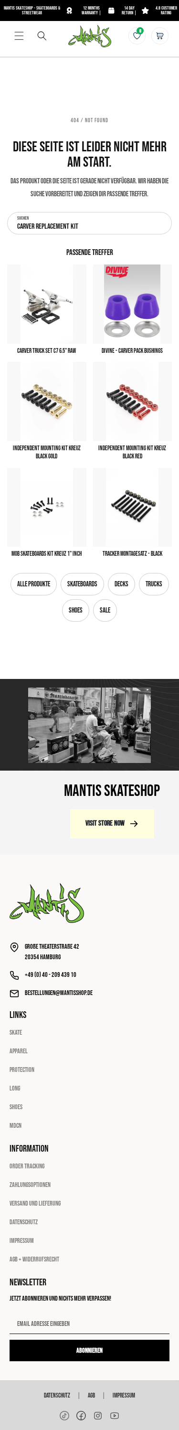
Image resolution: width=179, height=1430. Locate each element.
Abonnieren (89, 1350)
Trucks (154, 584)
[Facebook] (81, 1415)
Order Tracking (27, 1166)
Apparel (19, 1051)
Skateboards (82, 584)
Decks (121, 584)
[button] (19, 35)
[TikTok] (64, 1415)
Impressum (22, 1241)
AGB (91, 1395)
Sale (105, 610)
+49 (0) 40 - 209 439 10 (50, 975)
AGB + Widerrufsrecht (34, 1259)
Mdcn (15, 1126)
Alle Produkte (33, 584)
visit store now (105, 823)
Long (15, 1088)
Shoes (76, 610)
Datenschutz (24, 1222)
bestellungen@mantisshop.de (59, 993)
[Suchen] (42, 35)
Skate (16, 1032)
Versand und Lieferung (35, 1203)
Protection (22, 1070)
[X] (98, 1415)
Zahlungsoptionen (30, 1185)
